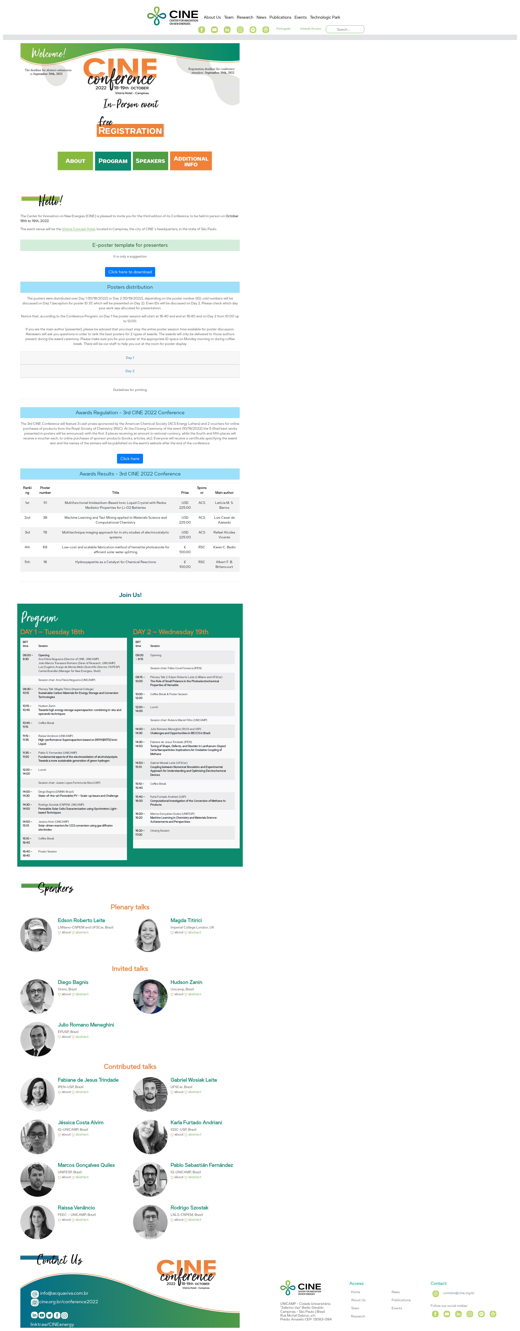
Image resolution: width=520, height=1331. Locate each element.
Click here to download (130, 271)
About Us (358, 1300)
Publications (401, 1300)
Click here (130, 458)
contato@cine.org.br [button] (458, 1293)
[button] (201, 29)
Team (355, 1308)
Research (358, 1316)
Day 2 (130, 371)
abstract (82, 932)
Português (283, 28)
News (396, 1292)
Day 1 (130, 358)
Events (397, 1308)
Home (355, 1292)
